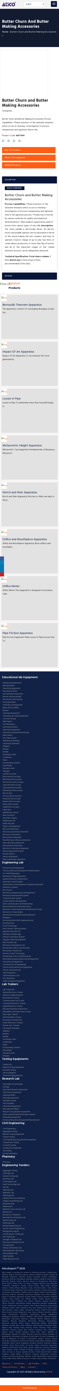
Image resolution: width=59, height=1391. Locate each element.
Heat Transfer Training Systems (14, 928)
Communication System (12, 898)
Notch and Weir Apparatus (19, 492)
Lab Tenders (33, 1363)
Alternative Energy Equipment (14, 876)
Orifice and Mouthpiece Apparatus (24, 539)
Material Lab (7, 1206)
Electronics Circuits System (13, 912)
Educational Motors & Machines (15, 1009)
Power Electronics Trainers (13, 1022)
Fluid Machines (8, 923)
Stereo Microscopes (10, 804)
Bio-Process (7, 890)
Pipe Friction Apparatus (17, 633)
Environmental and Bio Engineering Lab (18, 920)
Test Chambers (8, 1103)
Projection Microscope (11, 798)
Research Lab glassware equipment (16, 1111)
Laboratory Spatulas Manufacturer (16, 732)
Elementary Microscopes (12, 779)
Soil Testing (7, 1150)
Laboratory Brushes (10, 727)
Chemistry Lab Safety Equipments (15, 716)
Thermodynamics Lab (11, 975)
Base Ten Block (9, 815)
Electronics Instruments (11, 834)
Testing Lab (7, 1064)
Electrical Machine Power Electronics (17, 906)
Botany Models (8, 685)
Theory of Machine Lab (12, 970)
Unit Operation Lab (10, 1253)
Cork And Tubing (9, 718)
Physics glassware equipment (14, 859)
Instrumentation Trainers (12, 1017)
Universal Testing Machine (13, 1075)
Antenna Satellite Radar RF (13, 995)
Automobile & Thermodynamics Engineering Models (23, 884)
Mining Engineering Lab (12, 1226)
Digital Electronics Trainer (12, 1006)
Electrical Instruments (11, 829)
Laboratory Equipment (11, 729)
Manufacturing (8, 1203)
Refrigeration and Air (11, 1231)
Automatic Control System (13, 881)
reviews (8, 276)
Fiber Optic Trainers (10, 1014)
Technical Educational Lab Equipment (17, 967)
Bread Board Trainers (11, 998)
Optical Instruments (10, 856)
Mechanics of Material (11, 1214)
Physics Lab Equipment (11, 826)
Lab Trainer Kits (8, 989)
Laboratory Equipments (12, 1106)
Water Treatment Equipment (14, 981)
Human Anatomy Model (12, 696)
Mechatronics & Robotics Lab (14, 1217)
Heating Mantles (9, 1095)
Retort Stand (7, 735)
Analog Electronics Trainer (13, 992)
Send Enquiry (30, 1388)
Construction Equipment (12, 1148)
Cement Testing (9, 1137)
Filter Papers (7, 721)
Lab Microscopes (9, 774)
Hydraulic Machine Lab (11, 931)
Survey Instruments (10, 1153)
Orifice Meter (11, 586)
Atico (49, 1372)
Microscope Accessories (12, 796)
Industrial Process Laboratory (14, 1198)
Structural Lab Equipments (13, 961)
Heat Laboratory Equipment (13, 843)
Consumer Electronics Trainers (14, 1003)
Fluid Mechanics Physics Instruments (16, 840)
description (10, 179)
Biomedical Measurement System (16, 895)
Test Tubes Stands (10, 738)
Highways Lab (8, 1190)
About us (6, 1363)
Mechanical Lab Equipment (13, 868)
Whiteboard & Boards (11, 741)
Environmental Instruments (13, 694)
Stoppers (6, 771)
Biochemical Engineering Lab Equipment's (19, 893)
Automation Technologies (13, 1084)
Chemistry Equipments (11, 713)
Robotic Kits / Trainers (11, 1025)
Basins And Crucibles (11, 707)
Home (5, 32)
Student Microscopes (11, 807)
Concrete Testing (9, 1145)
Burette (5, 752)
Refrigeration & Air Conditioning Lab (17, 956)
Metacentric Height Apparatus (22, 445)
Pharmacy (6, 1162)
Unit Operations (9, 978)
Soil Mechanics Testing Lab (13, 1234)
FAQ (45, 1363)
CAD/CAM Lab (8, 1173)
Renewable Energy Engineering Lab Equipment (21, 959)
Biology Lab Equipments (12, 683)
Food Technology (10, 926)
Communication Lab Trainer (13, 1000)
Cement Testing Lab (10, 1176)
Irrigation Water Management (14, 939)
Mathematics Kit (9, 821)
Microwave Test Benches (12, 1020)
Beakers (6, 749)
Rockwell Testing (9, 1070)
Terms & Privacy (9, 1367)
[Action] (2, 558)
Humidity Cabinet (9, 1100)
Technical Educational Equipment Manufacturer (21, 870)
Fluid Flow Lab (8, 1179)
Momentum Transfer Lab (12, 950)
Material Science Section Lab (14, 1209)
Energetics (7, 917)
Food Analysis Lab (10, 1181)
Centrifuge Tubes (9, 754)
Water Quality (8, 1256)
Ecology (6, 1087)
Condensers (7, 757)
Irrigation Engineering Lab (13, 1201)
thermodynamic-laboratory (13, 1250)
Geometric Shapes (10, 818)
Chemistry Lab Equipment (12, 705)
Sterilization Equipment (12, 1117)
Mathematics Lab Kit (10, 812)
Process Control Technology (14, 953)
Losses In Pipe (11, 398)
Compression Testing (11, 1142)
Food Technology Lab (11, 1184)
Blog (23, 1367)
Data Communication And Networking (17, 904)
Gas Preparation (9, 724)
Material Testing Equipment (13, 1067)
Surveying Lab (8, 1245)
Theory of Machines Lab (12, 1248)
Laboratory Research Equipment (15, 1089)
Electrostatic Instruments (12, 837)
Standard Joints (9, 768)
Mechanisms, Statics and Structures (16, 948)
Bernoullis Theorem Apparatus (22, 305)
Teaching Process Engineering (14, 964)
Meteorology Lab (9, 1220)
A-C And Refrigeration (11, 873)
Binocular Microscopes (12, 776)
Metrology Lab (8, 1223)
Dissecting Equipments (11, 688)
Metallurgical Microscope (13, 790)
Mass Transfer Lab (10, 942)
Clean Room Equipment (12, 1092)
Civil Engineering (9, 1128)
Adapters (6, 746)
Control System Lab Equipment (14, 901)
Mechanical (7, 1212)
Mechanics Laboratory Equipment (16, 848)
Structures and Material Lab (13, 1242)
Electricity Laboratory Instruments (15, 832)
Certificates (19, 1363)
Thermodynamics (9, 973)
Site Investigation (9, 1073)
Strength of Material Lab (12, 1239)
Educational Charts (10, 691)
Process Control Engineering (13, 1228)
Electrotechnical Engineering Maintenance (19, 915)
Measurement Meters (11, 1109)
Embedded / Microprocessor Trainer (17, 1011)
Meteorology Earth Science (13, 851)
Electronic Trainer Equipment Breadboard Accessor (22, 909)
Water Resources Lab (11, 1259)
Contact (32, 1367)
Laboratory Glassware (11, 743)
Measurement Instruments (13, 845)
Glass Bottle (7, 765)
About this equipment (15, 157)
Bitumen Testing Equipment (13, 1134)
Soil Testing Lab (9, 1237)
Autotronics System (10, 887)
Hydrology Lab (8, 1195)
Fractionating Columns (11, 763)
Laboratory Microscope (12, 785)
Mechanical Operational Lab (14, 945)
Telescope (7, 809)
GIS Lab (6, 1187)
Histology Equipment (11, 1098)
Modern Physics (9, 854)
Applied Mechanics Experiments (15, 879)
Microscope (7, 793)
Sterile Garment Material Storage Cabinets (19, 1114)
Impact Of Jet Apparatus (18, 351)
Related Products (13, 165)
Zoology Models (9, 702)
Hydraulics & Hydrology (12, 934)
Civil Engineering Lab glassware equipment (19, 1139)
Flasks (5, 760)
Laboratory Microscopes (12, 787)
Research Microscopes (11, 801)
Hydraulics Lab (8, 1192)
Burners (6, 710)
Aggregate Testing (10, 1131)
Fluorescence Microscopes (13, 782)
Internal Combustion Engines (14, 937)
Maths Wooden (9, 823)
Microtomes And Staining (12, 699)
